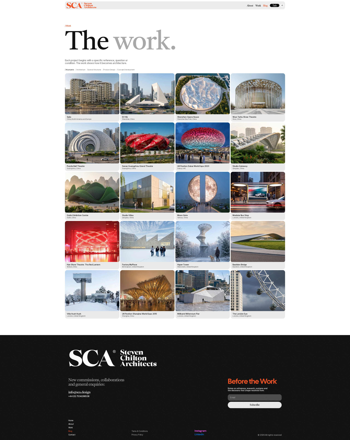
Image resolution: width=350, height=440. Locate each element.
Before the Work (252, 381)
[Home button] (81, 5)
